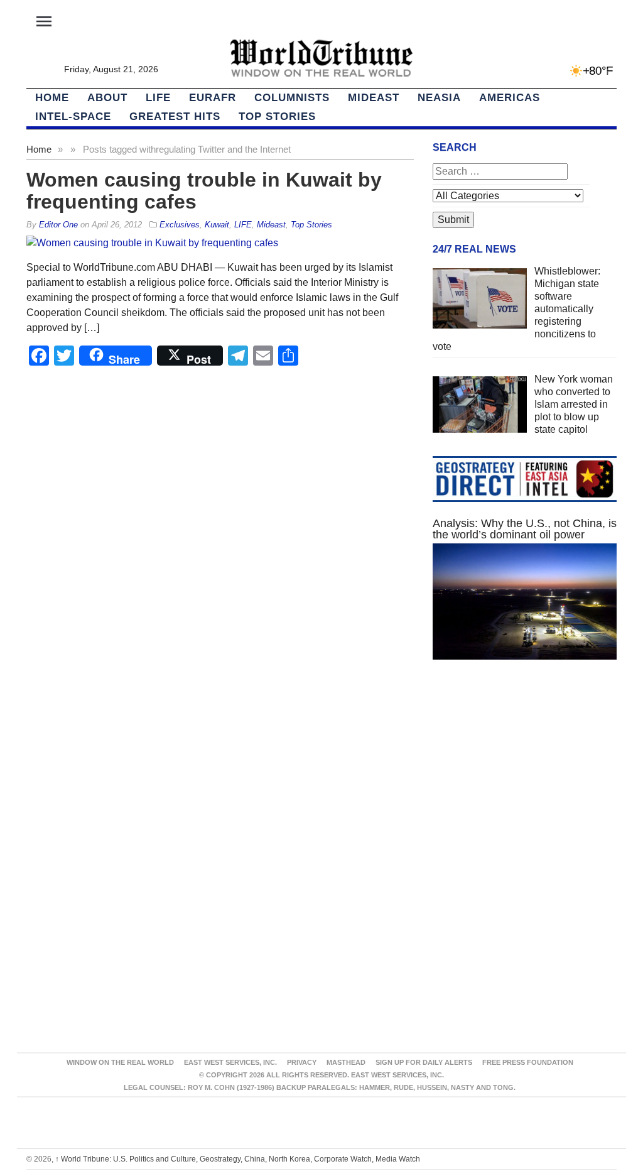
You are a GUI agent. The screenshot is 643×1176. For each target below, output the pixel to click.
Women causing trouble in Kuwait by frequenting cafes (204, 190)
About (107, 98)
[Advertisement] (525, 779)
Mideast (373, 98)
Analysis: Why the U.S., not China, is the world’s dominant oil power (525, 529)
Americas (509, 98)
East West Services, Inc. (230, 1062)
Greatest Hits (174, 116)
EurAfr (212, 98)
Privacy (301, 1062)
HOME (52, 98)
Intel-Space (73, 116)
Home (38, 149)
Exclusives (179, 224)
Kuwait (217, 224)
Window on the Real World (120, 1062)
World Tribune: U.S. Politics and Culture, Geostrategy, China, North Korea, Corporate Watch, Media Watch (237, 1159)
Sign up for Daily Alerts (424, 1062)
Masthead (346, 1062)
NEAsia (439, 98)
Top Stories (277, 116)
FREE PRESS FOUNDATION (527, 1062)
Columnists (292, 98)
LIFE (158, 98)
